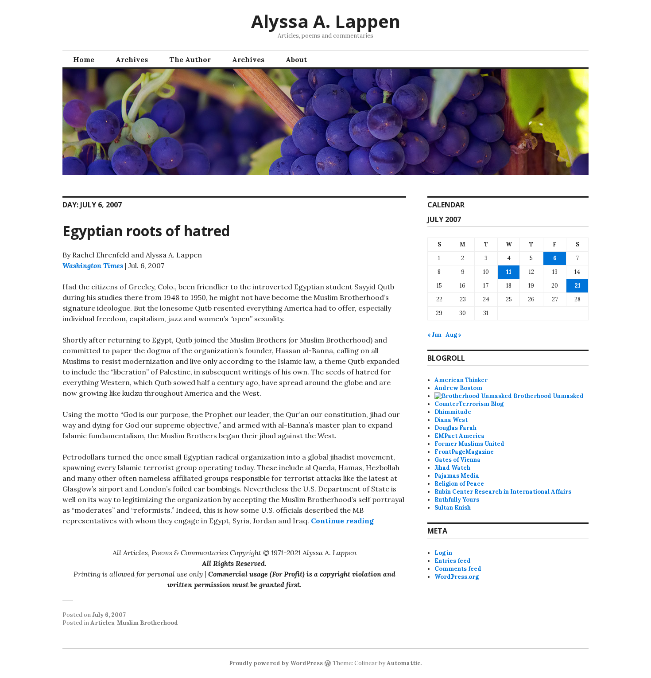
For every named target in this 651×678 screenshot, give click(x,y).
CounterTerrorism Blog (469, 404)
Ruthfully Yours (456, 499)
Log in (443, 553)
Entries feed (452, 561)
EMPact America (459, 436)
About (296, 59)
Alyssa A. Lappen (325, 21)
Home (83, 59)
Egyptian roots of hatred (146, 230)
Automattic (404, 663)
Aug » (453, 335)
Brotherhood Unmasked (548, 396)
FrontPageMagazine (464, 452)
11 (509, 272)
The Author (190, 59)
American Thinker (461, 380)
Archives (132, 59)
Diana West (451, 420)
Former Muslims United (469, 444)
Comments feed (457, 569)
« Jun (434, 335)
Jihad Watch (452, 467)
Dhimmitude (452, 412)
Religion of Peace (459, 483)
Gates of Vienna (457, 460)
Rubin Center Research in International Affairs (502, 491)
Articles (102, 623)
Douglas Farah (455, 428)
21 (577, 285)
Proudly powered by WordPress (276, 663)
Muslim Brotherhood (147, 623)
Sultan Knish (452, 507)
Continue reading (342, 520)
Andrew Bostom (458, 388)
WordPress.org (456, 577)
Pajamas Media (456, 475)
